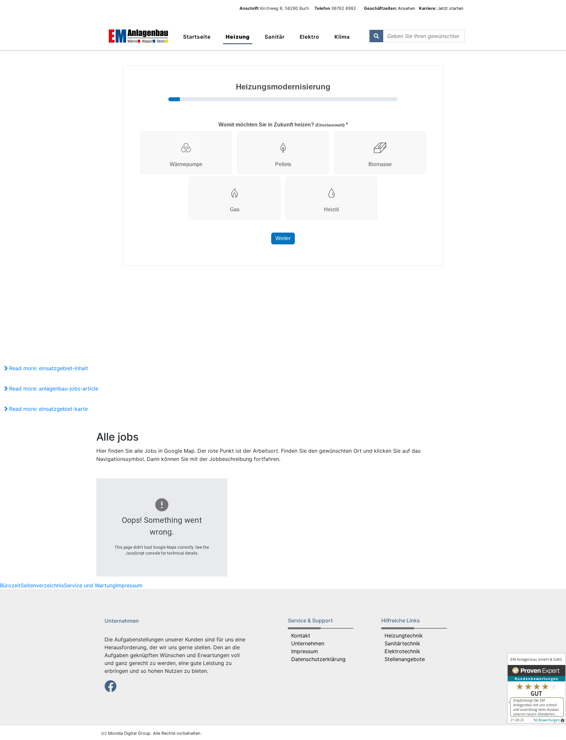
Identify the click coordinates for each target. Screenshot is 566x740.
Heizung (238, 36)
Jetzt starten (450, 8)
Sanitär (275, 36)
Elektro (310, 36)
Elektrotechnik (402, 651)
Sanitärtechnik (402, 643)
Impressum (129, 585)
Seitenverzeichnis (42, 585)
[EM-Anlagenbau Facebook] (110, 685)
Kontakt (300, 635)
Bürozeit (10, 585)
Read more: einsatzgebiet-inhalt (48, 368)
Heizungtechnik (404, 635)
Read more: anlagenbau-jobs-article (53, 388)
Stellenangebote (405, 659)
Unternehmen (307, 643)
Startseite (197, 36)
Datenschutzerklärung (318, 659)
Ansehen (407, 8)
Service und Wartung (90, 585)
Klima (342, 36)
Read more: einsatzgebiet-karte (48, 409)
